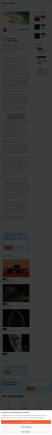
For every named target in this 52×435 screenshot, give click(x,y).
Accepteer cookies (26, 422)
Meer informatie (26, 431)
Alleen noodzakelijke (26, 427)
